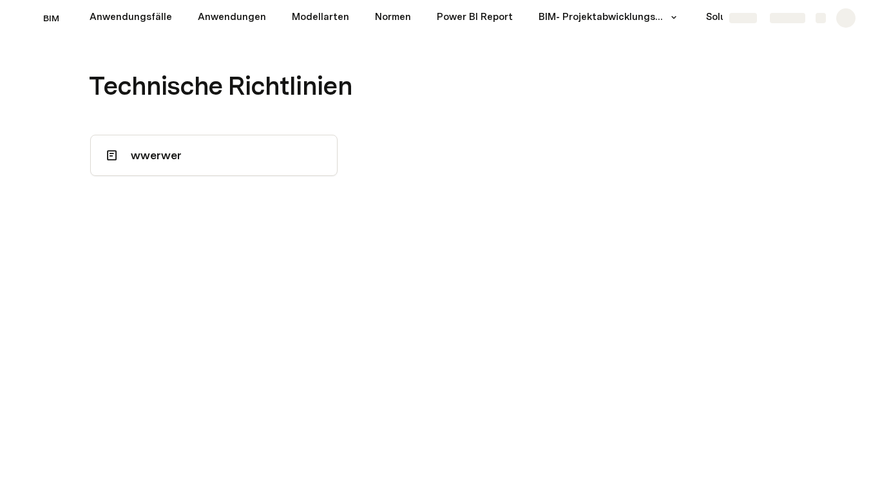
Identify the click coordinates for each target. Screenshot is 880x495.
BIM (51, 18)
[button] (673, 17)
